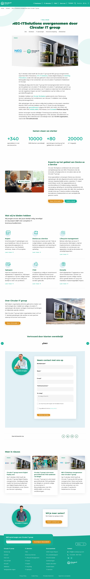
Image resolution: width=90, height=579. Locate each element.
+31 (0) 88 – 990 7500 (75, 554)
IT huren (27, 560)
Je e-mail (8, 539)
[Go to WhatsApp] (71, 558)
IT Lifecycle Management (32, 557)
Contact (6, 554)
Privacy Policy (23, 576)
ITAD (26, 552)
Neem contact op (53, 522)
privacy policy (53, 408)
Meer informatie (55, 201)
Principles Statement (48, 576)
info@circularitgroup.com (76, 552)
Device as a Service (30, 554)
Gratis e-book (70, 201)
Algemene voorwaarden (64, 576)
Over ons (6, 557)
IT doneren (49, 569)
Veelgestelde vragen (10, 569)
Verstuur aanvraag (43, 415)
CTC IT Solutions (42, 76)
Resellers (79, 3)
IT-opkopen (28, 569)
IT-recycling (28, 566)
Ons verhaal (7, 560)
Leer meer (8, 252)
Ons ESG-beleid (50, 557)
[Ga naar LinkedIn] (68, 558)
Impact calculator (51, 563)
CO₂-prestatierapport (52, 554)
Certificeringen (50, 560)
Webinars (6, 566)
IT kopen (27, 563)
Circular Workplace (39, 96)
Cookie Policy (34, 576)
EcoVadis (53, 109)
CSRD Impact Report (52, 552)
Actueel (6, 563)
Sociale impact (50, 566)
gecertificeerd (34, 107)
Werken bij (7, 552)
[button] (41, 541)
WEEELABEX (34, 109)
